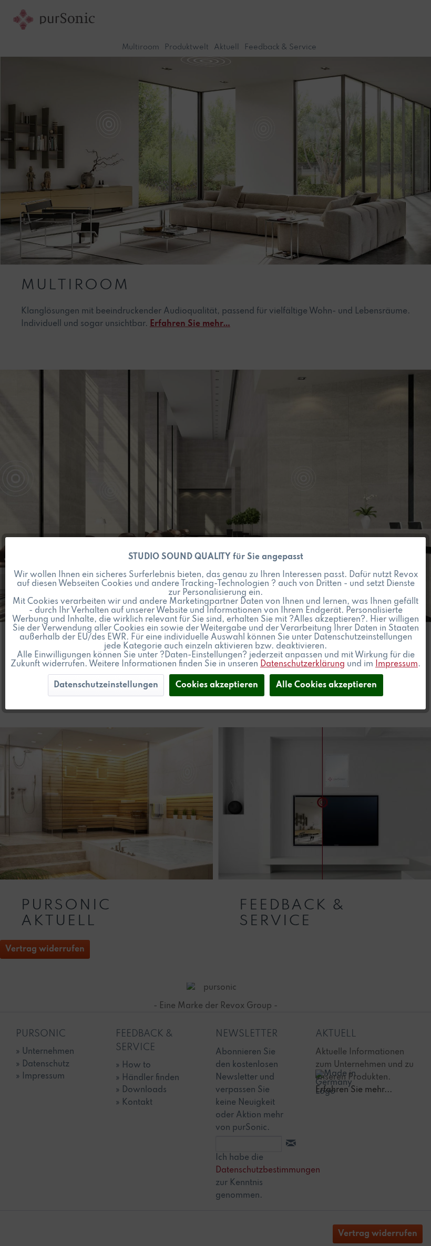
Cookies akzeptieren (217, 685)
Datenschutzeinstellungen (106, 685)
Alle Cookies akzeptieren (326, 685)
